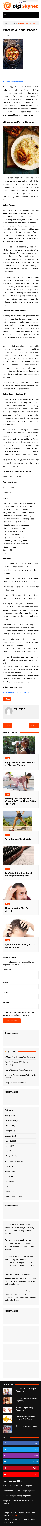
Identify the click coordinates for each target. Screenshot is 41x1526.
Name (5, 983)
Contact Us (16, 1520)
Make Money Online (12, 1161)
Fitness (7, 1126)
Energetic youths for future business (18, 1275)
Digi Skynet (12, 1051)
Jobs (6, 1151)
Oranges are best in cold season (17, 1224)
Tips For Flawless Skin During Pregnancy (19, 1491)
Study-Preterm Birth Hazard (15, 1083)
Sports (7, 1176)
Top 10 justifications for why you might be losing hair (19, 874)
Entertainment (10, 1121)
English (25, 1)
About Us (6, 1520)
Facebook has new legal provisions (18, 1240)
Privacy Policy (8, 1522)
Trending (8, 1191)
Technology (9, 1181)
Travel (7, 1186)
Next (32, 725)
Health (7, 1141)
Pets (6, 1166)
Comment (7, 970)
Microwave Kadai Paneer (13, 81)
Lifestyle (8, 1156)
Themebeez (16, 1515)
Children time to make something (17, 1291)
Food (7, 35)
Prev (8, 725)
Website (6, 1002)
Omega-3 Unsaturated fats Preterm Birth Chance (18, 1502)
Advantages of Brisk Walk (18, 839)
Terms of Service (29, 1520)
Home (7, 1146)
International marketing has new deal (19, 1256)
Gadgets (8, 1136)
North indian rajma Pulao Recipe (16, 692)
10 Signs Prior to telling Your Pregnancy (20, 1057)
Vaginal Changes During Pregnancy (19, 1070)
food (8, 699)
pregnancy (9, 1171)
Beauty (7, 1116)
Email (5, 992)
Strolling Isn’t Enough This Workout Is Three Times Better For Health (20, 801)
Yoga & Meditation (12, 1196)
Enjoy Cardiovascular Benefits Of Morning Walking (20, 763)
